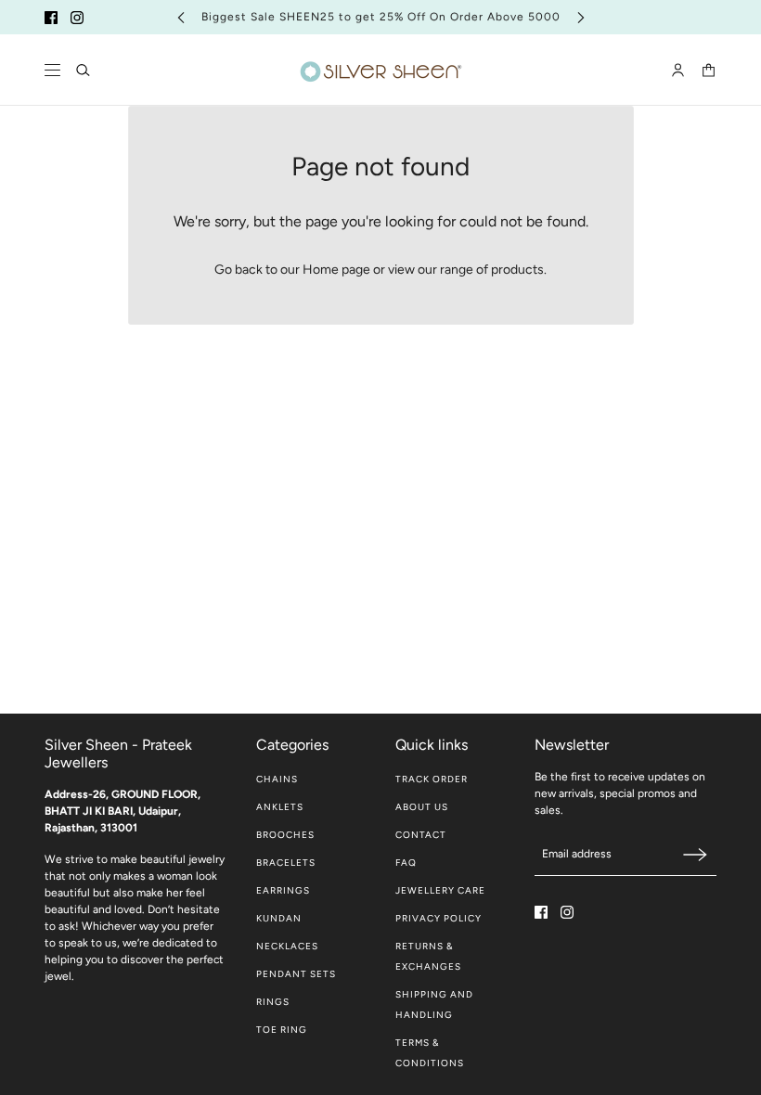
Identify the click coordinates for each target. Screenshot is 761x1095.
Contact (420, 835)
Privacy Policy (438, 918)
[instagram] (77, 17)
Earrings (283, 890)
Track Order (431, 779)
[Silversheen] (381, 70)
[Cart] (708, 70)
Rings (273, 1002)
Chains (277, 779)
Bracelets (286, 863)
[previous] (181, 17)
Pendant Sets (296, 974)
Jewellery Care (440, 890)
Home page (336, 269)
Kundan (279, 918)
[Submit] (695, 854)
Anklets (279, 807)
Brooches (285, 835)
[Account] (678, 70)
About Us (421, 807)
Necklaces (287, 946)
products (517, 269)
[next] (581, 17)
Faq (406, 863)
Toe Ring (281, 1030)
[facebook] (51, 17)
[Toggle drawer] (52, 70)
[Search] (83, 70)
